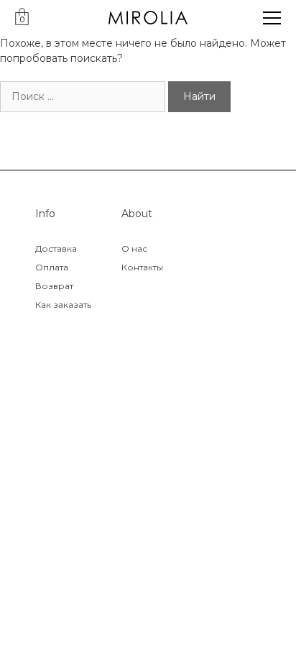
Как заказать (63, 304)
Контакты (142, 267)
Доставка (56, 248)
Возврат (54, 285)
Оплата (51, 267)
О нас (134, 248)
